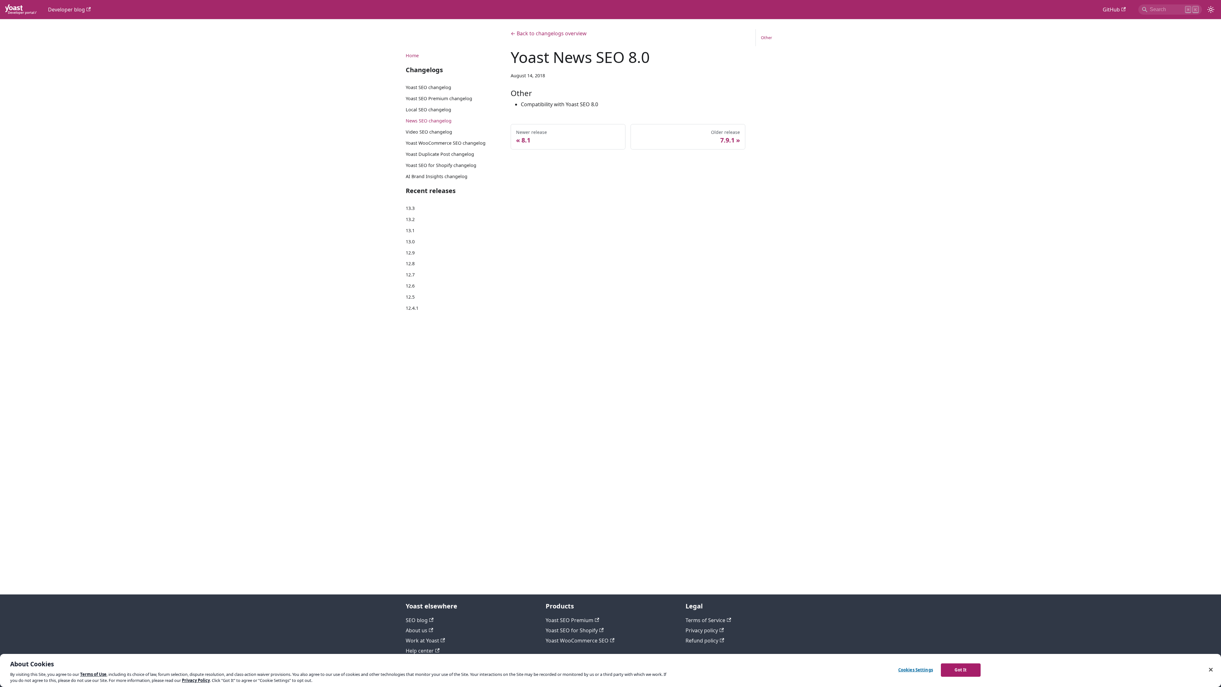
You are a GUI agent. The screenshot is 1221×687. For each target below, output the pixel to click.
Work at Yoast (422, 640)
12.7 (410, 275)
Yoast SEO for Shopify (572, 630)
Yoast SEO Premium (569, 620)
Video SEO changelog (429, 132)
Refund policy (702, 640)
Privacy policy (702, 630)
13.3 (410, 208)
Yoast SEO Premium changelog (439, 98)
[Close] (1211, 670)
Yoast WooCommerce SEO (577, 640)
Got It (961, 670)
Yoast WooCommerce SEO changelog (446, 143)
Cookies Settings (915, 670)
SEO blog (417, 620)
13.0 (410, 242)
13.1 (410, 230)
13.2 (410, 219)
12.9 (410, 253)
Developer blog (66, 9)
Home (412, 55)
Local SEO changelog (428, 110)
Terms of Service (705, 620)
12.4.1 (412, 308)
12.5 (410, 297)
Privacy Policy (196, 680)
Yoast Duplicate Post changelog (440, 154)
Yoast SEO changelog (428, 87)
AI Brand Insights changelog (436, 176)
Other (766, 37)
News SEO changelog (429, 121)
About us (416, 630)
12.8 (410, 263)
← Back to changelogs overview (549, 33)
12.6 (410, 286)
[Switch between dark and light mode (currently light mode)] (1211, 9)
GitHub (1111, 9)
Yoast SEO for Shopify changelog (441, 165)
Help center (420, 650)
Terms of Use (93, 674)
